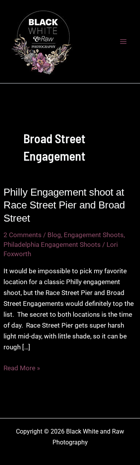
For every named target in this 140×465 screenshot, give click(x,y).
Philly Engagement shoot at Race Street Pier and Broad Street (64, 205)
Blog (54, 235)
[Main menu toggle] (124, 41)
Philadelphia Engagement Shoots (52, 244)
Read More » (22, 368)
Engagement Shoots (94, 235)
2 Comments (23, 235)
